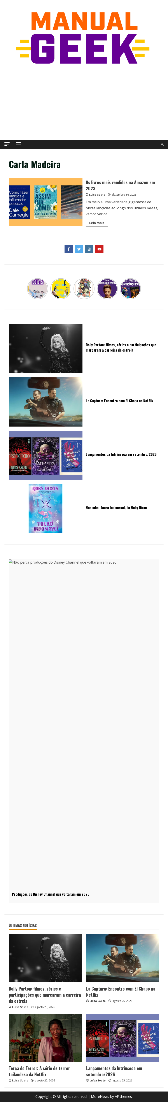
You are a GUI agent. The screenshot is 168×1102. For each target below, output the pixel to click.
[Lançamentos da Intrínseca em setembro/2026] (122, 1038)
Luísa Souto (97, 194)
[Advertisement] (84, 102)
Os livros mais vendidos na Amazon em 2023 (45, 202)
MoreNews (100, 1096)
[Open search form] (162, 144)
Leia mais (98, 223)
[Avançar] (138, 288)
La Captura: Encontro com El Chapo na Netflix (120, 991)
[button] (7, 144)
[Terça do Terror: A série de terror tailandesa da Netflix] (45, 1038)
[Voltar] (29, 288)
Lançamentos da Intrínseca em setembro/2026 (114, 1071)
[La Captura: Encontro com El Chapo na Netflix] (122, 958)
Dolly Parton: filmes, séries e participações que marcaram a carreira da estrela (45, 994)
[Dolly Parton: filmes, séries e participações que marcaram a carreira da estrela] (45, 958)
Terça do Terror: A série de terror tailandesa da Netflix (39, 1071)
